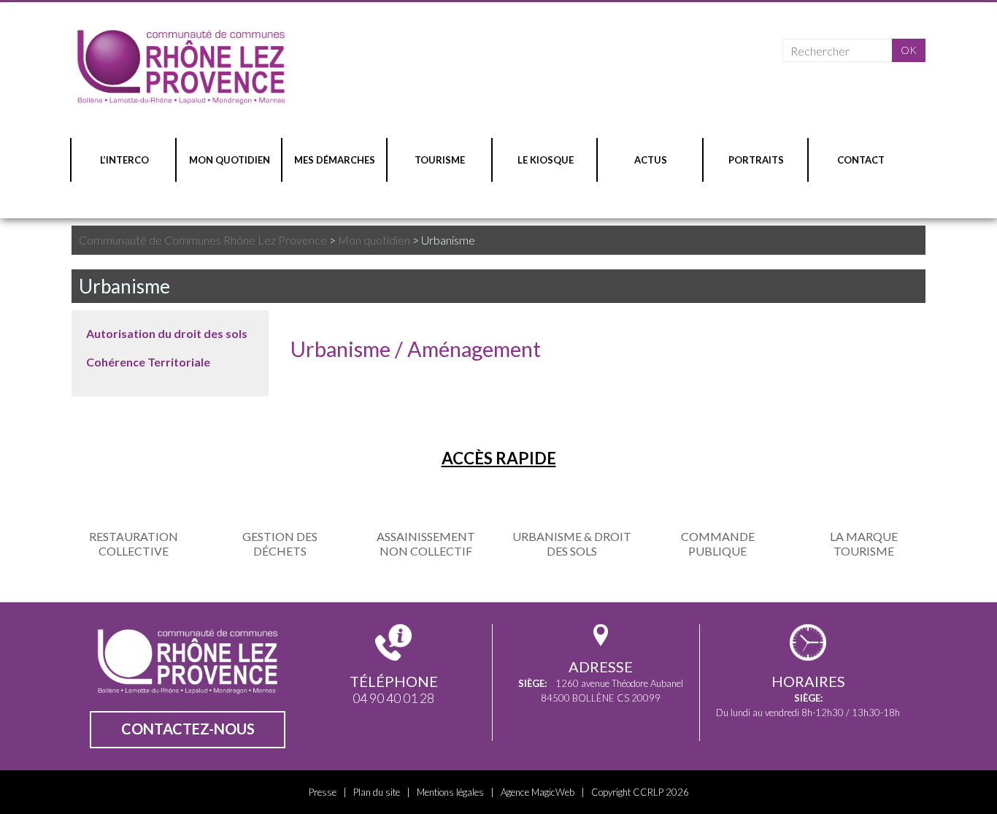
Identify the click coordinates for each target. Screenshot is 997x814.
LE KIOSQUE (545, 160)
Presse (322, 792)
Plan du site (376, 792)
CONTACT (861, 160)
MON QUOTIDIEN (229, 160)
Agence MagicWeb (537, 792)
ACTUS (650, 160)
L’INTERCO (124, 160)
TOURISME (440, 160)
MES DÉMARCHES (334, 160)
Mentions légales (450, 792)
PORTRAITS (756, 160)
